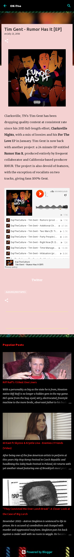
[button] (6, 41)
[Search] (69, 5)
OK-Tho (15, 6)
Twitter (37, 280)
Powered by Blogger (39, 552)
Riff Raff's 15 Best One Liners (20, 382)
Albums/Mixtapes (16, 292)
